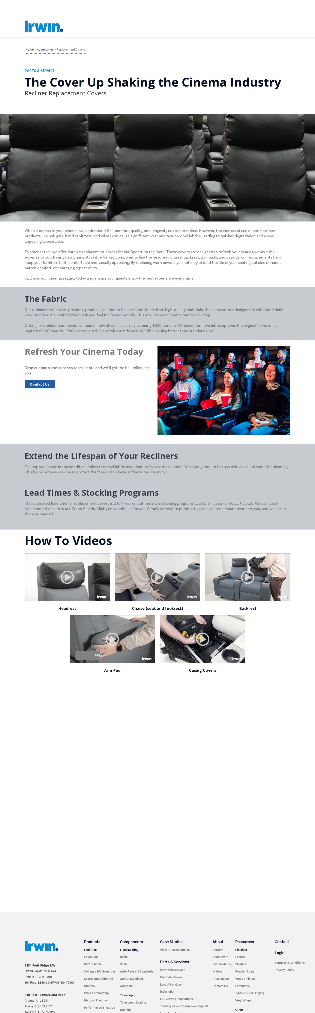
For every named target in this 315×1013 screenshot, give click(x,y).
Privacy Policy (284, 970)
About (218, 942)
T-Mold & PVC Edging (249, 993)
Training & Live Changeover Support (184, 1006)
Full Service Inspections (176, 999)
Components (131, 942)
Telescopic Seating (133, 1002)
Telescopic (127, 995)
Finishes (241, 950)
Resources (244, 942)
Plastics (240, 964)
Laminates (242, 986)
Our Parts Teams (171, 977)
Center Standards (132, 978)
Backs (124, 957)
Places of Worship (96, 993)
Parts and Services (172, 970)
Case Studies (171, 942)
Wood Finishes (245, 978)
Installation (167, 991)
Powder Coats (244, 971)
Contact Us (40, 384)
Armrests (126, 986)
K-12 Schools (93, 964)
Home (30, 49)
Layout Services (171, 984)
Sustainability (222, 964)
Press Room (221, 978)
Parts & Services (174, 962)
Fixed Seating (129, 950)
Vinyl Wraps (243, 1000)
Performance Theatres (99, 1007)
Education (91, 957)
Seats (124, 964)
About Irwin (220, 957)
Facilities (90, 950)
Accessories (45, 49)
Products (92, 942)
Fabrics (240, 957)
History (217, 971)
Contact (282, 942)
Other (239, 1010)
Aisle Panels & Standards (136, 971)
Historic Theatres (96, 1000)
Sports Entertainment (98, 978)
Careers (218, 950)
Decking (125, 1010)
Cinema (89, 986)
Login (280, 952)
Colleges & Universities (100, 971)
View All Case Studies (175, 950)
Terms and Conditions (290, 962)
